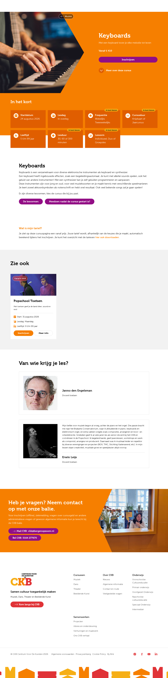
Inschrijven (128, 59)
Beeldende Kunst (81, 593)
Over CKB (52, 6)
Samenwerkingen (91, 6)
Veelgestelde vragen (112, 593)
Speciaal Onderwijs (141, 604)
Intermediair (138, 609)
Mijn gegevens (116, 6)
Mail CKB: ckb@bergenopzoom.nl (35, 531)
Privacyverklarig (83, 654)
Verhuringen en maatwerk (86, 631)
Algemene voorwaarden (62, 654)
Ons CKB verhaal (81, 635)
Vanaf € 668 (20, 278)
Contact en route (111, 589)
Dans (76, 584)
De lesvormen (31, 201)
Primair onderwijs (140, 587)
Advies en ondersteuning (85, 626)
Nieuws (106, 579)
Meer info (43, 333)
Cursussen (34, 6)
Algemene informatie (113, 584)
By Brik (110, 654)
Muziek (68, 16)
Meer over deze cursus (118, 70)
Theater (77, 589)
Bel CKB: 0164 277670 (25, 537)
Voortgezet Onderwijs (142, 592)
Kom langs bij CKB (29, 604)
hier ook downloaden (107, 237)
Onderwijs (70, 6)
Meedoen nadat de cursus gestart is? (69, 201)
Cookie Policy (99, 654)
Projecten (78, 621)
